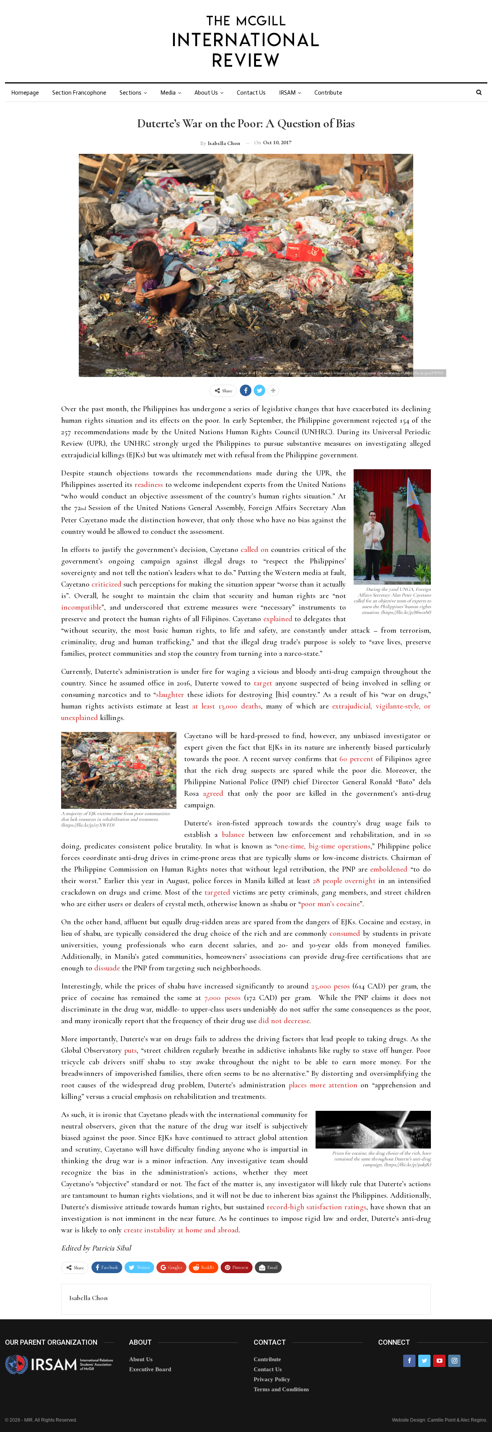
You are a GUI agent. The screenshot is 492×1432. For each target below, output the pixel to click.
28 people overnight (344, 880)
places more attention (323, 1085)
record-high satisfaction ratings (316, 1207)
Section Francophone (79, 92)
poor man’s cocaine (330, 904)
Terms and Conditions (281, 1389)
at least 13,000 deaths (226, 706)
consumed (344, 933)
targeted (217, 892)
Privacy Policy (272, 1379)
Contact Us (251, 92)
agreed (213, 793)
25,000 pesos (330, 986)
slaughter (170, 694)
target (263, 683)
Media (168, 92)
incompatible (81, 607)
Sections (130, 92)
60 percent (355, 759)
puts (130, 1050)
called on (255, 549)
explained (278, 618)
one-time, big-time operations (323, 846)
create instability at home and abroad (181, 1230)
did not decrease (283, 1020)
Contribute (328, 92)
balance (233, 834)
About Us (206, 92)
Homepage (25, 92)
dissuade (107, 968)
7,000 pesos (222, 997)
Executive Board (150, 1369)
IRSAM (287, 92)
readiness (149, 484)
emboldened (388, 869)
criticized (106, 584)
